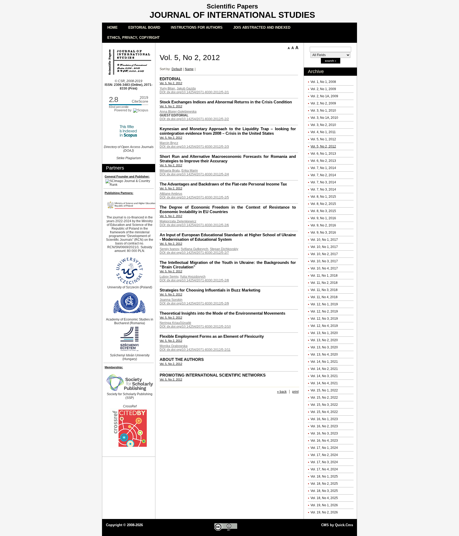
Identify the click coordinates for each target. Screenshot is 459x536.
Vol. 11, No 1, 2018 (324, 275)
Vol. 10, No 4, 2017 (324, 268)
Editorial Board (144, 27)
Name (189, 69)
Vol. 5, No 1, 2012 (323, 139)
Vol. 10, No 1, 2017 (324, 240)
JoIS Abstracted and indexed (261, 27)
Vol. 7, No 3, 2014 (323, 182)
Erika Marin (189, 170)
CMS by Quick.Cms (337, 525)
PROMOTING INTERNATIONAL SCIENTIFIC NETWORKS (213, 375)
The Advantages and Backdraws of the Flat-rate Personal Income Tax (223, 184)
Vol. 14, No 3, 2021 (324, 376)
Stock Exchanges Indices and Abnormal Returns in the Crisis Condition (226, 102)
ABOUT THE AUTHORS (182, 359)
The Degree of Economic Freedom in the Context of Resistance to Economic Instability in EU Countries (228, 209)
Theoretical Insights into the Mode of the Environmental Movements (222, 313)
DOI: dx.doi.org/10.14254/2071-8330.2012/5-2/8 (194, 280)
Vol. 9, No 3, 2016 (323, 232)
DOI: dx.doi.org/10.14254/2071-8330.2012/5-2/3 (194, 147)
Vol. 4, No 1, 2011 (323, 132)
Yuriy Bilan (167, 88)
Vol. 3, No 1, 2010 (323, 110)
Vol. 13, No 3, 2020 (324, 347)
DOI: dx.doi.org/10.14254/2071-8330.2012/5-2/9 (194, 303)
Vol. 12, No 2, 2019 (324, 311)
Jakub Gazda (186, 88)
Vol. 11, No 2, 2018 (324, 283)
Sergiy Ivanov (169, 249)
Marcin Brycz (169, 143)
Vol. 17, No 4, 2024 (324, 469)
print (295, 392)
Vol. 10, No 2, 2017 (324, 254)
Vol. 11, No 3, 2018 (324, 290)
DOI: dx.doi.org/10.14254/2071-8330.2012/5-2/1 (194, 92)
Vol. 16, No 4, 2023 (324, 440)
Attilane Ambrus (171, 194)
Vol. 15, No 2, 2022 (324, 397)
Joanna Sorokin (171, 300)
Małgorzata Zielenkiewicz (178, 221)
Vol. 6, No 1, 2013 (323, 153)
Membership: (114, 367)
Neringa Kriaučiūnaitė (175, 323)
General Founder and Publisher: (127, 176)
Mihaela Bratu (170, 170)
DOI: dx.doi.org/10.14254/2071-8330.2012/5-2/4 (194, 174)
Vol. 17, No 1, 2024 (324, 448)
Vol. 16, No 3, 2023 (324, 433)
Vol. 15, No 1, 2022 (324, 390)
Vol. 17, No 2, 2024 (324, 455)
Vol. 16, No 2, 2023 (324, 426)
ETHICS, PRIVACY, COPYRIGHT (133, 38)
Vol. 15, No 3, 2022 (324, 405)
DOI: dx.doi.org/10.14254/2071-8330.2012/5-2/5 (194, 197)
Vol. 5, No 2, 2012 (323, 146)
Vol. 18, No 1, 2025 (324, 476)
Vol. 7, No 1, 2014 (323, 168)
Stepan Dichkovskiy (224, 249)
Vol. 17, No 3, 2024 (324, 462)
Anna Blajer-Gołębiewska (178, 111)
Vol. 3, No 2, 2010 (323, 125)
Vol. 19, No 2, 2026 (324, 512)
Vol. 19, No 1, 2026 (324, 505)
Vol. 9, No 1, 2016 (323, 218)
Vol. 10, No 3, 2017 (324, 261)
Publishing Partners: (119, 193)
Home (112, 27)
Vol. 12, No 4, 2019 (324, 326)
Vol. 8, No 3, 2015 (323, 211)
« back (282, 392)
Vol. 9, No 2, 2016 (323, 225)
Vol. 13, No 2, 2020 (324, 340)
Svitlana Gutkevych (194, 249)
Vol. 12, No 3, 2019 (324, 318)
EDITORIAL (170, 79)
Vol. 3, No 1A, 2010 (324, 118)
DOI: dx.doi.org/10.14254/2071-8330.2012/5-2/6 (194, 225)
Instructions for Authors (197, 27)
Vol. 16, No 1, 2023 (324, 419)
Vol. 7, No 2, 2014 (323, 175)
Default (177, 69)
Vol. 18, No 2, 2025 (324, 484)
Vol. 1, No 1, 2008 (323, 82)
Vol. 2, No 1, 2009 (323, 89)
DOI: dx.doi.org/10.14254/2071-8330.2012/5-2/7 (194, 253)
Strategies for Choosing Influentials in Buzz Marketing (210, 290)
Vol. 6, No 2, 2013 (323, 161)
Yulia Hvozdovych (193, 276)
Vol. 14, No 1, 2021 (324, 362)
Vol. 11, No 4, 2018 (324, 297)
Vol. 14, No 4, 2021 (324, 383)
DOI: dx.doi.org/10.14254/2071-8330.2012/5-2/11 (195, 350)
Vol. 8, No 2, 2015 (323, 204)
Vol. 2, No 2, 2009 (323, 103)
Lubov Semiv (169, 276)
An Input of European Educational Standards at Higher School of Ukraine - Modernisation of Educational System (228, 237)
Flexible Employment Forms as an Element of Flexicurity (212, 336)
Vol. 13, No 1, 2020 (324, 333)
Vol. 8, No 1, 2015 (323, 197)
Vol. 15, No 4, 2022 (324, 412)
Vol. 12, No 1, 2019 (324, 304)
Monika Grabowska (174, 346)
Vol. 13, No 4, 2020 (324, 354)
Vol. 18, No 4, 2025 (324, 498)
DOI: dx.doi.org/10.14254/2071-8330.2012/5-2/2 (194, 119)
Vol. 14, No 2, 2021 (324, 369)
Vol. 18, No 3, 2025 (324, 491)
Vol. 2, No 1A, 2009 (324, 96)
